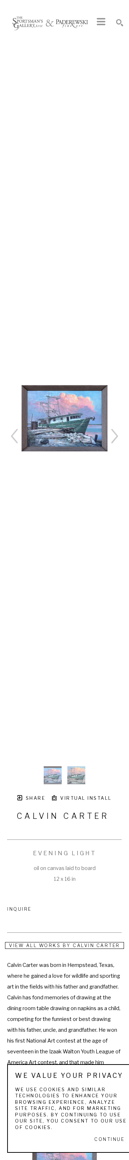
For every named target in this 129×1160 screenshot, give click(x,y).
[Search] (119, 22)
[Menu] (101, 21)
